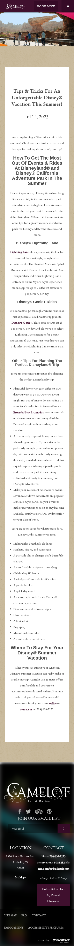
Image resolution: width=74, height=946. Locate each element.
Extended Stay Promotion (28, 412)
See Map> (20, 877)
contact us (26, 709)
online (53, 703)
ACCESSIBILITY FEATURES (46, 927)
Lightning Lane (19, 252)
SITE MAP (10, 915)
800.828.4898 (62, 862)
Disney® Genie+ (22, 322)
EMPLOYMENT (13, 927)
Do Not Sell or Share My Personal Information (53, 895)
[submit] (64, 828)
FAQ (24, 915)
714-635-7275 (58, 856)
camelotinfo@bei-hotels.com (53, 868)
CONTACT (39, 915)
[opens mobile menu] (68, 5)
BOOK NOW (46, 6)
